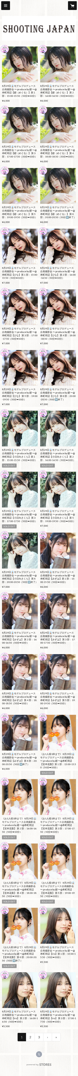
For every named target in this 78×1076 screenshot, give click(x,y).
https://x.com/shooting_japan (39, 1054)
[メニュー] (5, 5)
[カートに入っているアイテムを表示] (72, 5)
